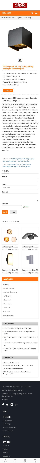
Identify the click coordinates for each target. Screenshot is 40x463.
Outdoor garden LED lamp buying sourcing (10, 248)
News (5, 411)
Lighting (20, 18)
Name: (4, 177)
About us (6, 442)
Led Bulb (7, 308)
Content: (5, 192)
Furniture (6, 312)
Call (15, 462)
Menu (25, 462)
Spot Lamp (7, 300)
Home (6, 18)
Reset (13, 212)
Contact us (6, 456)
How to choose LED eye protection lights (17, 328)
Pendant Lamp (9, 288)
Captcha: (5, 204)
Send (5, 212)
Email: (4, 184)
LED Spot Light (8, 431)
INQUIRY (9, 91)
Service (5, 452)
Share (5, 462)
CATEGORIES (6, 13)
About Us (6, 445)
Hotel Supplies (8, 316)
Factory (5, 449)
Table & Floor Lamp (10, 292)
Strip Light (7, 304)
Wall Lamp (27, 18)
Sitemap (5, 400)
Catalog (6, 436)
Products (12, 18)
